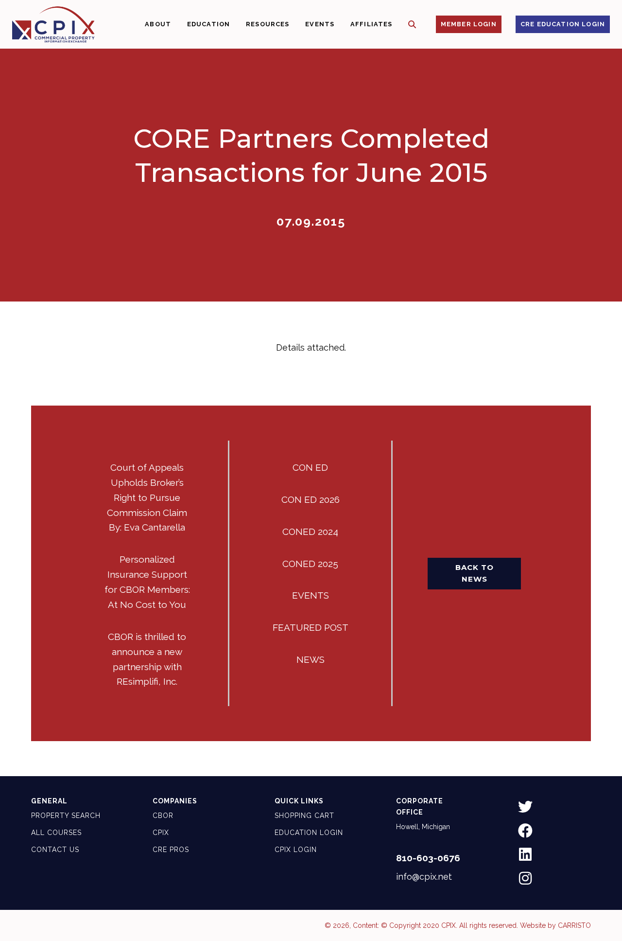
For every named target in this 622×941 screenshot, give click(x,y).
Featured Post (310, 627)
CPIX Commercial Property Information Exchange (53, 24)
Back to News (474, 573)
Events (310, 595)
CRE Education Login (562, 24)
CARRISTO (574, 925)
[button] (412, 24)
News (310, 659)
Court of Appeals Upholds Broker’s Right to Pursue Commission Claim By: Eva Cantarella (147, 497)
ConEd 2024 (310, 531)
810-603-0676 (428, 857)
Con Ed (310, 467)
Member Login (469, 24)
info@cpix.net (424, 876)
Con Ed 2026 (310, 499)
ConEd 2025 (310, 563)
